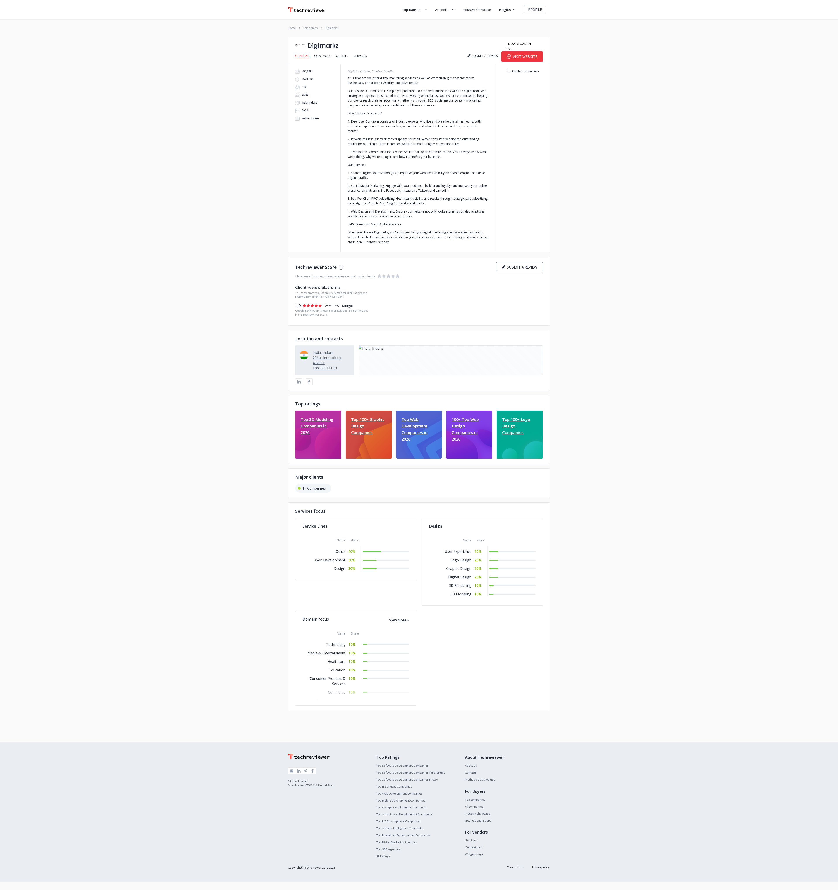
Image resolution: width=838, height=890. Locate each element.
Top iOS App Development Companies (401, 807)
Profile (535, 9)
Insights (505, 9)
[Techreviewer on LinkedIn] (298, 770)
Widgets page (474, 854)
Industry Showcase (476, 9)
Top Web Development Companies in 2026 (415, 429)
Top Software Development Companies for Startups (410, 772)
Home (292, 28)
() (332, 305)
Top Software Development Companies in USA (407, 779)
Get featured (473, 847)
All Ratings (383, 856)
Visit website (525, 56)
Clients (342, 56)
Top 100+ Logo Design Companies (516, 426)
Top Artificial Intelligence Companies (400, 828)
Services (360, 56)
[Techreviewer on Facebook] (312, 770)
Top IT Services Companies (394, 786)
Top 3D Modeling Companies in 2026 (317, 426)
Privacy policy (540, 867)
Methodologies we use (480, 779)
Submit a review (521, 267)
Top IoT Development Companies (398, 821)
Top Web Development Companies (399, 793)
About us (471, 765)
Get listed (471, 840)
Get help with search (478, 820)
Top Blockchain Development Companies (403, 835)
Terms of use (515, 867)
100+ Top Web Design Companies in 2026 (465, 429)
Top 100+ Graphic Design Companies (367, 426)
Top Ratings (411, 9)
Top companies (475, 800)
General (302, 56)
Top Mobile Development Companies (400, 800)
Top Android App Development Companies (404, 814)
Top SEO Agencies (388, 849)
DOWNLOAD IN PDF (518, 46)
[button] (451, 360)
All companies (474, 806)
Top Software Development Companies (402, 765)
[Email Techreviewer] (291, 770)
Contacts (322, 56)
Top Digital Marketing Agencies (396, 842)
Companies (310, 28)
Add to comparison (525, 71)
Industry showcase (477, 813)
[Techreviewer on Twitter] (305, 770)
